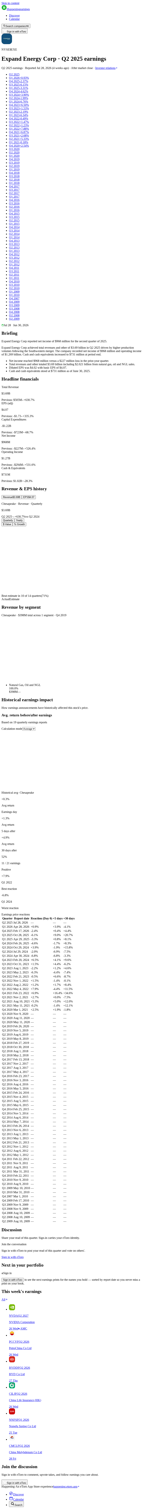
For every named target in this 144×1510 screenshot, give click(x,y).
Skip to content (10, 3)
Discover (14, 15)
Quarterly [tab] (8, 520)
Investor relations (105, 68)
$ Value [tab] (7, 524)
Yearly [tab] (19, 520)
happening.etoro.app (65, 1486)
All (3, 1299)
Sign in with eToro (16, 31)
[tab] (12, 497)
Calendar (14, 19)
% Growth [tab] (19, 524)
